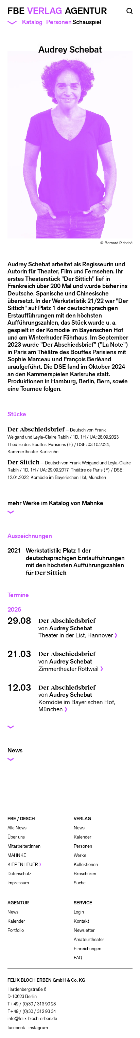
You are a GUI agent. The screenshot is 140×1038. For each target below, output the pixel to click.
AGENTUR (18, 903)
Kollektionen (86, 864)
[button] (70, 508)
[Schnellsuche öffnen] (129, 11)
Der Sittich (51, 572)
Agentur (86, 10)
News (79, 828)
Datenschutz (19, 874)
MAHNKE (16, 855)
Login (79, 912)
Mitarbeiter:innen (23, 846)
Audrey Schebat (70, 628)
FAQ (78, 958)
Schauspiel (86, 22)
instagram (38, 1028)
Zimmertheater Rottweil (68, 669)
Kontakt (81, 921)
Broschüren (85, 874)
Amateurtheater (89, 939)
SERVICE (83, 903)
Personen (59, 22)
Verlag (44, 10)
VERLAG (82, 819)
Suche (80, 883)
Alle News (17, 828)
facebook (16, 1028)
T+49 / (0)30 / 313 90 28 (31, 1004)
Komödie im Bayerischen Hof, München (76, 705)
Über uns (16, 837)
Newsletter (84, 930)
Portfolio (15, 930)
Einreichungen (87, 949)
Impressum (18, 883)
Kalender (82, 837)
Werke (80, 855)
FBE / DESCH (21, 819)
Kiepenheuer (22, 864)
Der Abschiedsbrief (66, 620)
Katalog (32, 22)
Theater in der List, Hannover (75, 635)
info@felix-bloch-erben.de (32, 1018)
